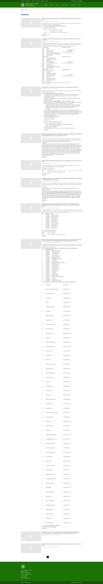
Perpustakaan (38, 1)
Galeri (79, 4)
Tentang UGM (23, 1)
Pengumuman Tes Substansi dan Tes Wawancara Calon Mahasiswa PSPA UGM (60, 87)
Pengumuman (73, 4)
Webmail (46, 1)
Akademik (57, 4)
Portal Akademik (28, 1)
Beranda (46, 4)
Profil (51, 4)
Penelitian (42, 1)
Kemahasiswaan (65, 4)
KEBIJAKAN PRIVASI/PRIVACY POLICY (76, 582)
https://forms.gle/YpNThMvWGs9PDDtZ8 (74, 193)
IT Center (33, 1)
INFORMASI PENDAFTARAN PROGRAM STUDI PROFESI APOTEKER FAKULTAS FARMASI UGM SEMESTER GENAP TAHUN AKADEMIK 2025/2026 (62, 134)
